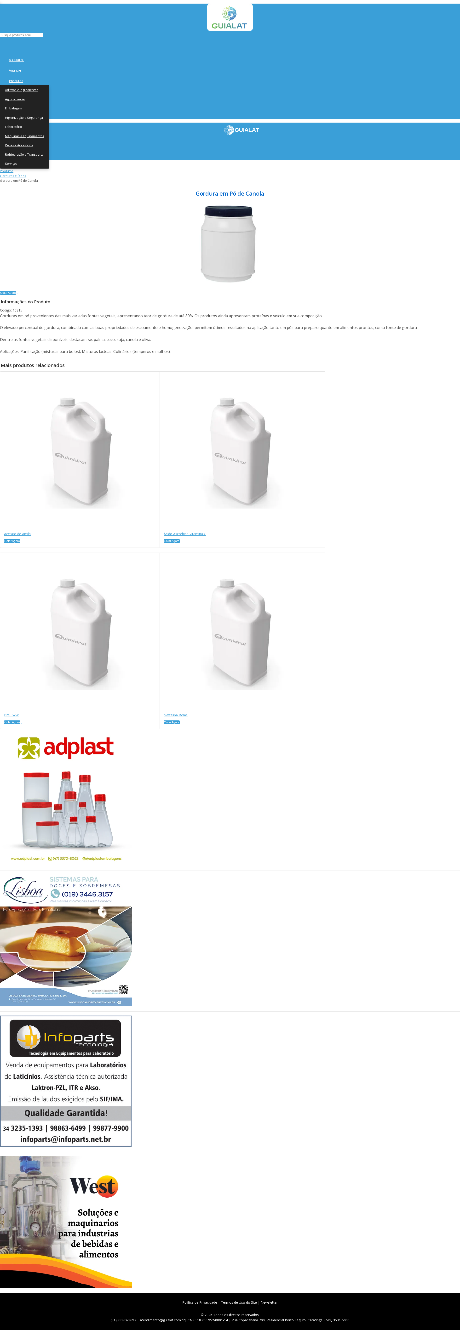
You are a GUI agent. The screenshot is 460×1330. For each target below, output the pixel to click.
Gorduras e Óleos (13, 176)
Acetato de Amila (17, 534)
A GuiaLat (16, 59)
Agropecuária (15, 99)
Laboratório (13, 127)
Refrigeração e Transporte (24, 154)
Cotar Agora (8, 292)
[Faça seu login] (0, 43)
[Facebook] (211, 1308)
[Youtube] (242, 1308)
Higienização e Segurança (24, 117)
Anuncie (15, 70)
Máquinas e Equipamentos (24, 136)
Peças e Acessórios (19, 145)
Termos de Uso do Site (239, 1302)
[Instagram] (232, 1308)
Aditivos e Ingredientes (21, 90)
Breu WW (11, 715)
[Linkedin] (253, 1308)
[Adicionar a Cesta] (21, 723)
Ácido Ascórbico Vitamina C (185, 534)
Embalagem (13, 108)
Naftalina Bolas (176, 715)
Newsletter (269, 1302)
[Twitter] (221, 1308)
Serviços (11, 163)
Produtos (16, 81)
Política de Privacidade (199, 1302)
